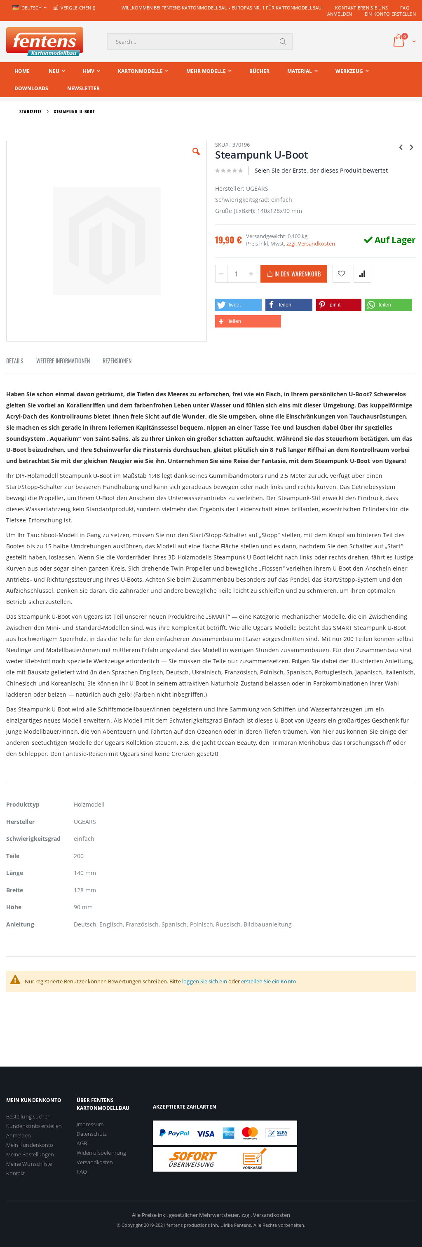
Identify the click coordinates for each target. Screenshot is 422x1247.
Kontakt (15, 1173)
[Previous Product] (401, 146)
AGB (82, 1143)
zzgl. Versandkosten (310, 243)
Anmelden (339, 14)
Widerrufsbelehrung (101, 1152)
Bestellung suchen (28, 1116)
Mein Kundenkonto (29, 1145)
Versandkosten (95, 1162)
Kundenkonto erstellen (34, 1126)
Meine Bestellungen (30, 1154)
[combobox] (200, 41)
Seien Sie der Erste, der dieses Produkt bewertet (321, 170)
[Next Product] (411, 146)
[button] (196, 157)
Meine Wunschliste (29, 1163)
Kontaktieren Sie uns (361, 8)
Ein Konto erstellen (390, 14)
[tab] (21, 362)
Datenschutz (92, 1133)
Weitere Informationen (63, 360)
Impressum (90, 1124)
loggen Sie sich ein (204, 981)
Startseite (30, 111)
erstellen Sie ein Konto (268, 981)
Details (14, 360)
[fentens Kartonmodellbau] (44, 41)
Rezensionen (117, 360)
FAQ (405, 8)
